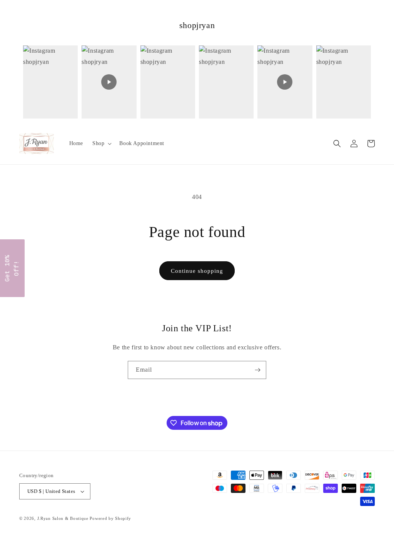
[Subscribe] (257, 370)
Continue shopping (197, 271)
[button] (101, 143)
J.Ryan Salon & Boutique (62, 518)
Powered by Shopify (110, 518)
